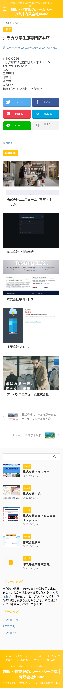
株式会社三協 (32, 493)
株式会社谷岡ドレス (20, 299)
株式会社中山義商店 (20, 252)
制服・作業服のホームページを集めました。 (31, 666)
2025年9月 (10, 626)
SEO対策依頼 (23, 659)
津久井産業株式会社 (36, 564)
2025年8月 (10, 633)
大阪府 (9, 142)
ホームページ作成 (13, 656)
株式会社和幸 (32, 542)
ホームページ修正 (34, 656)
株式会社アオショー (36, 472)
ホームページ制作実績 (44, 659)
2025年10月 (10, 620)
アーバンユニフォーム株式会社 (28, 394)
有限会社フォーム (19, 347)
